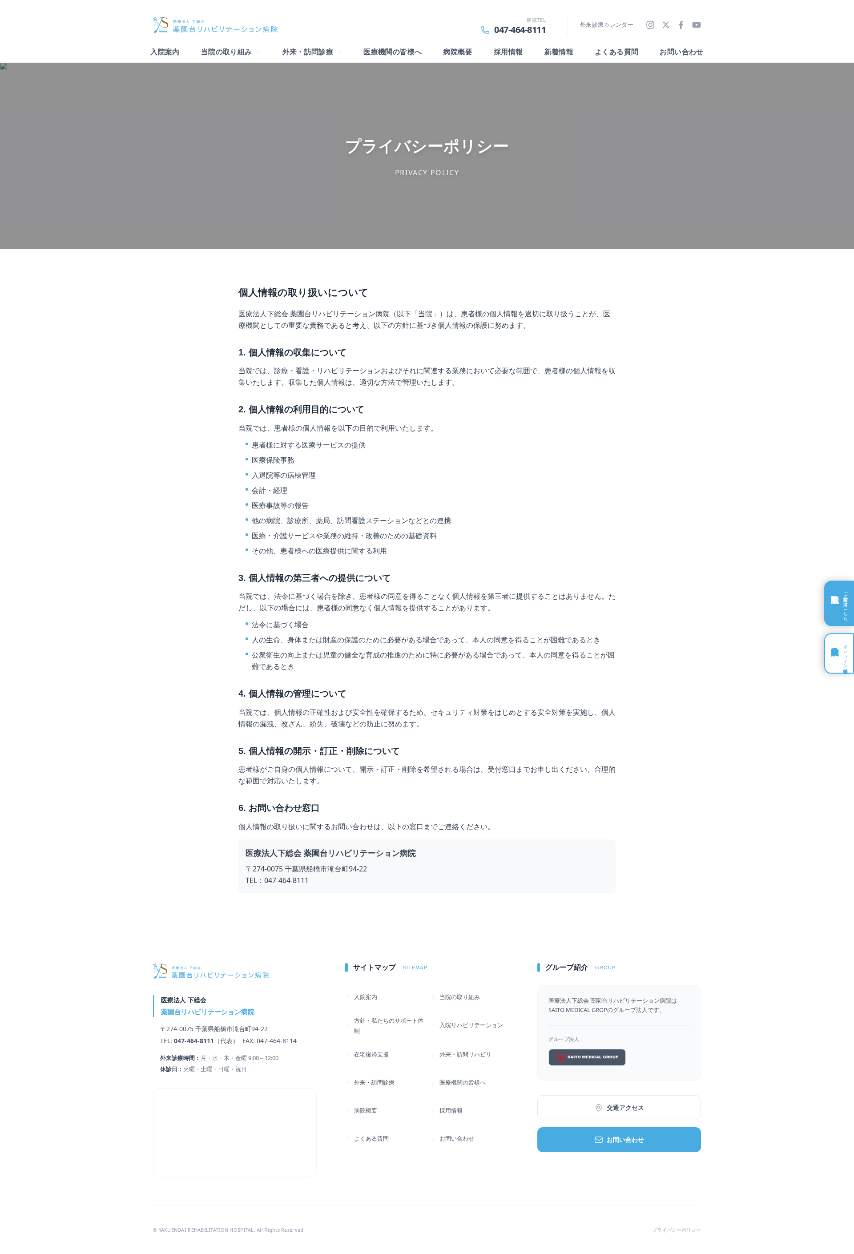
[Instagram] (650, 24)
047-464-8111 (520, 29)
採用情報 (508, 51)
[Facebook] (681, 25)
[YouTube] (696, 24)
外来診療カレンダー (606, 24)
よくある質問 (616, 51)
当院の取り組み (459, 997)
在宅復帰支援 (371, 1054)
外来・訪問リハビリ (465, 1054)
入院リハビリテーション (471, 1025)
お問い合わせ (681, 51)
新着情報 (559, 51)
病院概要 (457, 51)
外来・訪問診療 (374, 1082)
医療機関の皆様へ (392, 51)
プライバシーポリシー (676, 1229)
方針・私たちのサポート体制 (388, 1025)
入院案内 (165, 51)
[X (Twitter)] (666, 25)
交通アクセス (625, 1107)
